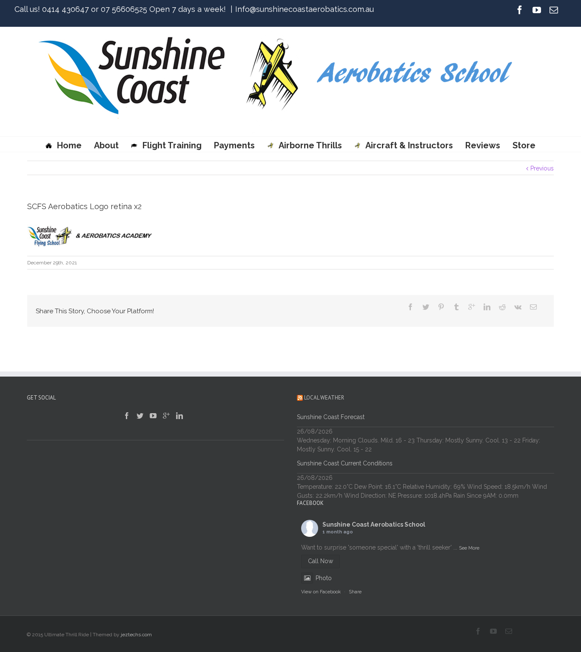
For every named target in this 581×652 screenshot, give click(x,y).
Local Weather (324, 397)
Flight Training (172, 145)
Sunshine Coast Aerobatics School (373, 524)
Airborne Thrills (310, 145)
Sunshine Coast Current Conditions (345, 463)
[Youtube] (537, 10)
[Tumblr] (456, 306)
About (106, 145)
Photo (324, 578)
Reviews (482, 145)
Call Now (320, 561)
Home (69, 145)
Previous (542, 168)
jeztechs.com (136, 635)
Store (524, 145)
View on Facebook (321, 592)
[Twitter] (425, 306)
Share (355, 592)
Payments (234, 145)
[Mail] (554, 10)
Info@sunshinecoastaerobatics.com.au (304, 9)
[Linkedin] (487, 306)
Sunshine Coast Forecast (331, 417)
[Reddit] (502, 306)
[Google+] (471, 306)
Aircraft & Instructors (409, 145)
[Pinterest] (441, 306)
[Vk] (517, 306)
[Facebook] (519, 10)
